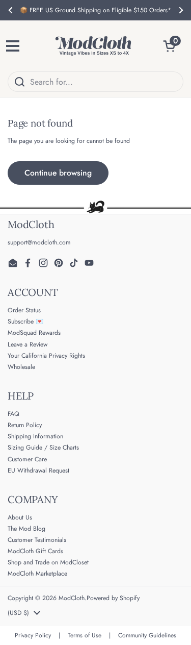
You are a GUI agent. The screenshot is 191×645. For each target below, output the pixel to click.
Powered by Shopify (113, 598)
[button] (173, 46)
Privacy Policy (33, 635)
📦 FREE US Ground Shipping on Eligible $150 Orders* (95, 10)
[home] (93, 46)
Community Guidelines (147, 635)
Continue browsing (58, 173)
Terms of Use (84, 635)
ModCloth (72, 598)
